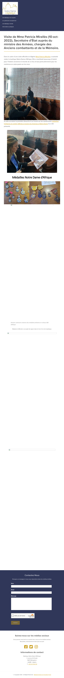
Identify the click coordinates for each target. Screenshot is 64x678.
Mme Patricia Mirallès (43, 57)
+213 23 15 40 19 (32, 664)
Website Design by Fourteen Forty (42, 674)
